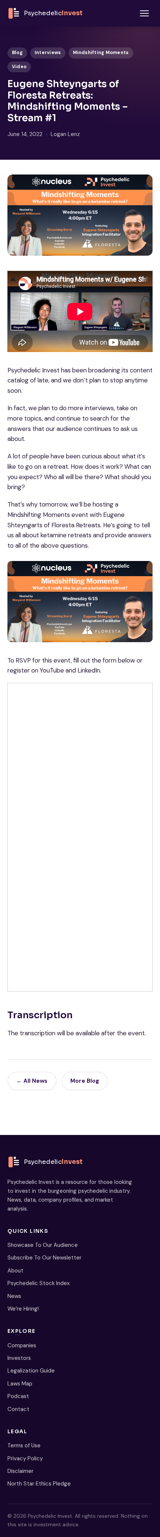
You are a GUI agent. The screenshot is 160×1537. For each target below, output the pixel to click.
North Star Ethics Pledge (39, 1483)
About (15, 1270)
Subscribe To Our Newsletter (44, 1257)
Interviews (48, 53)
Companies (21, 1345)
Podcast (18, 1396)
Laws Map (19, 1383)
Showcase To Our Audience (42, 1245)
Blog (17, 53)
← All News (31, 1081)
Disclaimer (20, 1471)
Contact (18, 1409)
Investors (19, 1358)
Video (19, 67)
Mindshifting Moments (101, 53)
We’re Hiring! (23, 1308)
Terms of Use (24, 1445)
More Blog (84, 1081)
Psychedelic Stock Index (38, 1283)
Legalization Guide (31, 1370)
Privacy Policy (25, 1458)
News (14, 1296)
